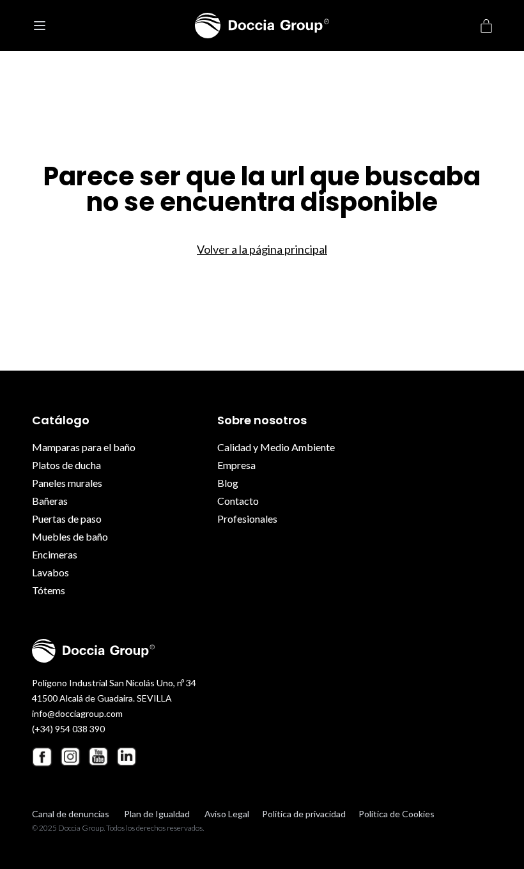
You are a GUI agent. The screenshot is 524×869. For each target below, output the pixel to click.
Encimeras (54, 554)
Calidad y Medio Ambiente (276, 447)
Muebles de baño (70, 536)
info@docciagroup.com (77, 713)
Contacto (238, 501)
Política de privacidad (304, 813)
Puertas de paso (67, 518)
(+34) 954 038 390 (68, 728)
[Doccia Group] (262, 25)
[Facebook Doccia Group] (42, 757)
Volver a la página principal (262, 249)
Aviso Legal (226, 813)
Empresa (236, 465)
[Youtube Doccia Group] (98, 756)
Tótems (48, 590)
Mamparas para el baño (83, 447)
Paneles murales (67, 483)
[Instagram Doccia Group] (70, 756)
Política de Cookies (396, 813)
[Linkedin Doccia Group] (126, 756)
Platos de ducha (66, 465)
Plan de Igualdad (157, 813)
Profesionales (247, 518)
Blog (227, 483)
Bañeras (50, 501)
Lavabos (50, 572)
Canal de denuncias (70, 813)
